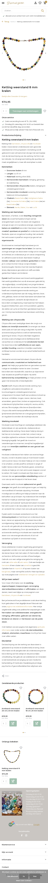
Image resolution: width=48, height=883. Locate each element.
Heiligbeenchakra (35, 198)
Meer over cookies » (24, 881)
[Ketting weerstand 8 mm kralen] (12, 756)
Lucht (35, 207)
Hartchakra (34, 201)
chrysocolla (25, 144)
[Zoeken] (42, 10)
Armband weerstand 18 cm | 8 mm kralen (35, 710)
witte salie (13, 562)
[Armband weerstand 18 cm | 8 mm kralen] (36, 696)
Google (36, 824)
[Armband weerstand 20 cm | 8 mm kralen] (12, 696)
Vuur (28, 207)
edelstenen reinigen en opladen (32, 575)
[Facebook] (22, 835)
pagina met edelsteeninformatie (19, 606)
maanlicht (18, 568)
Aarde (17, 207)
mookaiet (37, 144)
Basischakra (20, 198)
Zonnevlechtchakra (18, 201)
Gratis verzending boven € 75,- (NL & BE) (21, 121)
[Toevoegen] (13, 723)
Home (12, 22)
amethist (27, 565)
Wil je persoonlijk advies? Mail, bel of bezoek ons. (24, 130)
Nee (34, 876)
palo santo (24, 562)
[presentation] (2, 53)
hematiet (5, 565)
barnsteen (16, 144)
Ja (24, 876)
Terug (6, 22)
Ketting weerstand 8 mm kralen (11, 769)
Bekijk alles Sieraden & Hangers (14, 96)
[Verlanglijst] (40, 3)
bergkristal (6, 572)
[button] (23, 732)
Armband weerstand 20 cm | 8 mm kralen (11, 710)
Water (22, 207)
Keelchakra (11, 204)
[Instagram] (26, 835)
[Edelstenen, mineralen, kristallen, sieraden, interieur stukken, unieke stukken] (19, 3)
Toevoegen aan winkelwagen (26, 111)
